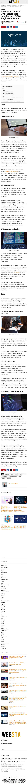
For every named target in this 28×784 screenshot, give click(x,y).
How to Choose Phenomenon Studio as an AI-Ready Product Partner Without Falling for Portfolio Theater (18, 699)
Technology (4, 636)
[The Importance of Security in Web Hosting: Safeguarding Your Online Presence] (7, 515)
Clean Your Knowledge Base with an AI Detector (12, 768)
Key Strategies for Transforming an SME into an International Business (18, 691)
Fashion (3, 593)
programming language (11, 171)
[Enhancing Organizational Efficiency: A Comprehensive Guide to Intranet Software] (7, 497)
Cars (2, 583)
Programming (4, 476)
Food (2, 597)
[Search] (26, 2)
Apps (2, 570)
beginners (7, 474)
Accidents (3, 565)
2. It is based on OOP (9, 93)
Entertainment (5, 592)
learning (11, 338)
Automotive (4, 572)
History (3, 606)
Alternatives (4, 567)
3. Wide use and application (10, 94)
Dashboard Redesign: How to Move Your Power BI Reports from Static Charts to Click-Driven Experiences (17, 722)
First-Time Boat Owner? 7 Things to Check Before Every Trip (18, 663)
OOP (25, 474)
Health (3, 604)
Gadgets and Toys (5, 600)
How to (3, 609)
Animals (3, 569)
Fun (2, 599)
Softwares (7, 5)
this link (16, 272)
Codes (12, 474)
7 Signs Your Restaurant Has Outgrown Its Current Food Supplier (17, 684)
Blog (2, 576)
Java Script (20, 474)
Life (2, 618)
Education (3, 590)
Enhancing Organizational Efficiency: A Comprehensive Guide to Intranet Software (7, 508)
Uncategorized (4, 643)
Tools (2, 639)
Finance (3, 595)
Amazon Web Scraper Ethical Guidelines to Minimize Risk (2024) (20, 526)
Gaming (3, 602)
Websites (3, 644)
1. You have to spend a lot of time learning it (14, 98)
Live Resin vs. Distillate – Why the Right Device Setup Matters (17, 657)
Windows (3, 648)
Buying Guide (4, 579)
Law (2, 614)
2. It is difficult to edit (9, 99)
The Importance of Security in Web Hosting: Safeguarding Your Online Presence (7, 527)
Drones (3, 586)
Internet (3, 611)
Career (2, 581)
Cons (4, 96)
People (2, 625)
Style (2, 634)
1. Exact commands (9, 92)
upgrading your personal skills (10, 76)
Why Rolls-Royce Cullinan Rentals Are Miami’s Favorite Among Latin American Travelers (17, 671)
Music (2, 621)
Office (2, 623)
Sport (2, 632)
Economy (3, 588)
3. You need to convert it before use (12, 101)
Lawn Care (3, 616)
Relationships (4, 628)
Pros (4, 90)
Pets (2, 627)
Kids (2, 613)
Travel (2, 641)
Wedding (3, 646)
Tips (2, 637)
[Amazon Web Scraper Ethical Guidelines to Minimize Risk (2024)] (20, 515)
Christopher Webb (9, 21)
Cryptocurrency (5, 585)
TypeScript (9, 478)
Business (3, 577)
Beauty (3, 574)
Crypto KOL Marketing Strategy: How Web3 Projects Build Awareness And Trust (18, 714)
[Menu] (1, 2)
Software (3, 478)
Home (2, 5)
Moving (3, 620)
